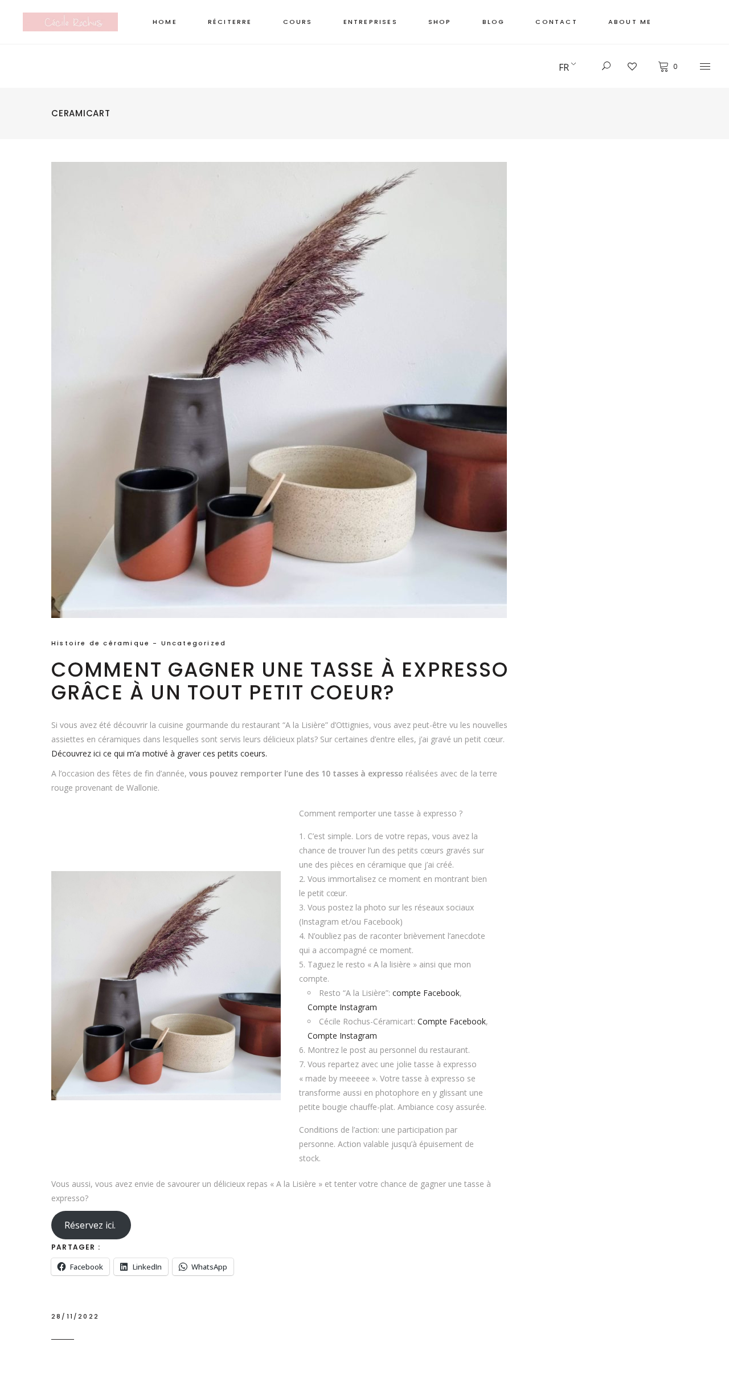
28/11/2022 (75, 1316)
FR (564, 67)
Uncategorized (194, 643)
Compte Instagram (342, 1007)
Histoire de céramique (100, 643)
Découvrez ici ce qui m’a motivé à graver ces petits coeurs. (159, 753)
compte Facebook (426, 992)
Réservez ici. (91, 1225)
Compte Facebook (451, 1021)
